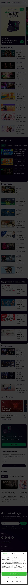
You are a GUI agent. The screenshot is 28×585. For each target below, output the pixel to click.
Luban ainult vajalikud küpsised (14, 581)
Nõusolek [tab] (5, 553)
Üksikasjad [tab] (14, 553)
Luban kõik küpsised (14, 574)
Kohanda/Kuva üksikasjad (13, 577)
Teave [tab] (23, 553)
